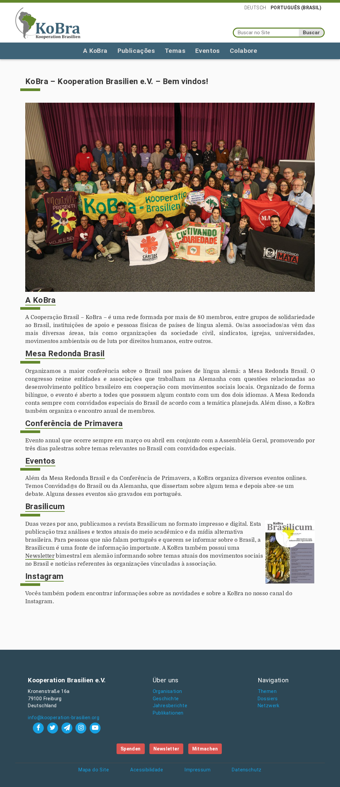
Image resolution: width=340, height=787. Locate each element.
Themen (267, 691)
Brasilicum (45, 506)
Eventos (207, 51)
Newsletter (39, 556)
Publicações (136, 51)
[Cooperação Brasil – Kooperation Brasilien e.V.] (47, 22)
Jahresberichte (170, 706)
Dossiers (268, 699)
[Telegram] (67, 728)
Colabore (243, 51)
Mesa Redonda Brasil (65, 353)
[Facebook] (39, 728)
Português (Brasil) (296, 7)
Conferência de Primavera (74, 423)
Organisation (167, 691)
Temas (175, 51)
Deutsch (255, 7)
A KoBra (95, 51)
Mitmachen (205, 748)
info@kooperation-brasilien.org (63, 718)
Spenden (131, 748)
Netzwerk (269, 706)
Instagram (44, 576)
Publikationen (168, 713)
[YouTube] (95, 728)
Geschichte (166, 699)
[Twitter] (53, 728)
